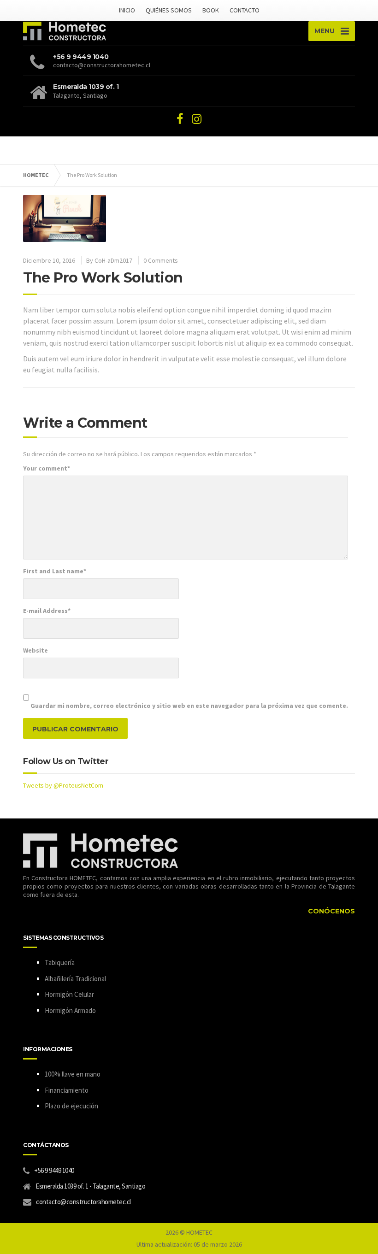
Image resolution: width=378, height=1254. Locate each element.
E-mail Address (47, 610)
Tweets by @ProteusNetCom (63, 785)
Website (35, 650)
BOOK (210, 10)
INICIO (127, 10)
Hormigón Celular (69, 994)
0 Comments (160, 260)
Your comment (46, 468)
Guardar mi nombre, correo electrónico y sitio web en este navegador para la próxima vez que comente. (189, 705)
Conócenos (331, 911)
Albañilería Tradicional (75, 978)
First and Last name (54, 571)
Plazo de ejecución (71, 1105)
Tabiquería (60, 962)
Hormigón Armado (70, 1010)
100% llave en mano (72, 1074)
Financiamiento (67, 1090)
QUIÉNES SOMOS (169, 10)
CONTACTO (245, 10)
